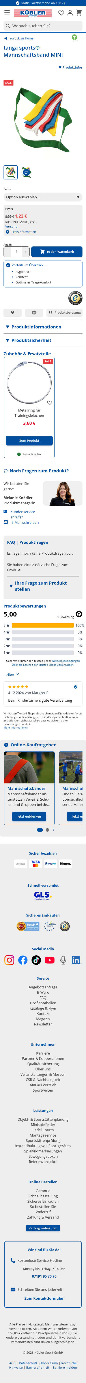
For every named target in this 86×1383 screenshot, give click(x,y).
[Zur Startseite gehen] (33, 13)
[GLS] (43, 896)
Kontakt (43, 1013)
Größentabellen (43, 1003)
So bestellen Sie (43, 1206)
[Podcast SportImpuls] (63, 960)
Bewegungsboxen (43, 1156)
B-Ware (43, 992)
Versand (11, 226)
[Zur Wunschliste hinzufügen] (13, 313)
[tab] (11, 172)
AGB (12, 1363)
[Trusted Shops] (65, 926)
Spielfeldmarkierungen (43, 1151)
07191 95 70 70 (44, 1276)
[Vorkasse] (20, 863)
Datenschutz (28, 1363)
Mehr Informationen (16, 727)
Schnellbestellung (43, 1196)
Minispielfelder (43, 1124)
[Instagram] (9, 960)
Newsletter (43, 1024)
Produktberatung (67, 312)
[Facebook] (23, 960)
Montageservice (43, 1135)
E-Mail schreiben (25, 522)
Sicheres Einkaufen (43, 915)
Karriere (43, 1053)
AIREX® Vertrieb (43, 1085)
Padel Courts (43, 1130)
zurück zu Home (22, 38)
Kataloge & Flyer (43, 1008)
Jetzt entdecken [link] (29, 816)
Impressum (49, 1363)
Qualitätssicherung (43, 1063)
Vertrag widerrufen (43, 1228)
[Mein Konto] (70, 13)
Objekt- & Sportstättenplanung (43, 1119)
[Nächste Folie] (53, 830)
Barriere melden (65, 1367)
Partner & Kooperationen (43, 1058)
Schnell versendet (43, 885)
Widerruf (43, 1212)
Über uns (43, 1069)
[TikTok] (36, 960)
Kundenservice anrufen (22, 514)
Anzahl (8, 244)
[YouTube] (50, 960)
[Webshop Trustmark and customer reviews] (36, 926)
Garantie (43, 1190)
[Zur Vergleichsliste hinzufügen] (34, 313)
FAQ (43, 997)
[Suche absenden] (7, 26)
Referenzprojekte (43, 1161)
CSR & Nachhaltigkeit (43, 1079)
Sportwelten (43, 1090)
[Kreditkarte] (35, 863)
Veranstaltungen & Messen (43, 1074)
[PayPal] (50, 863)
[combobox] (43, 26)
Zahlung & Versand (43, 1217)
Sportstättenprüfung (43, 1140)
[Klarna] (65, 863)
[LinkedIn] (77, 960)
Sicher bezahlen (43, 853)
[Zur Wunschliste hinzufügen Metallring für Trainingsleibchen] (50, 403)
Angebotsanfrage (43, 987)
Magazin (43, 1018)
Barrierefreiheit (37, 1367)
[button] (43, 327)
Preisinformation (23, 232)
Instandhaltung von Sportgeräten (43, 1145)
